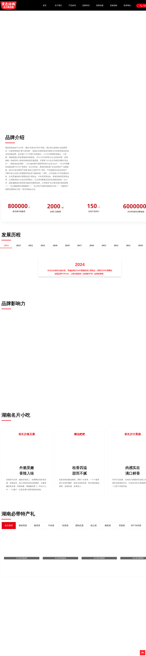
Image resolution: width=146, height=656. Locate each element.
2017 (79, 245)
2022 (30, 245)
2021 (43, 245)
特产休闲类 (136, 525)
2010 (140, 245)
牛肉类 (51, 525)
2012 (116, 245)
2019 (67, 245)
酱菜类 (37, 525)
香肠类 (122, 525)
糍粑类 (108, 525)
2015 (104, 245)
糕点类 (94, 525)
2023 (18, 245)
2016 (91, 245)
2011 (128, 245)
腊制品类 (79, 525)
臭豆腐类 (9, 525)
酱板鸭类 (23, 525)
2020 (55, 245)
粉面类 (65, 525)
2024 (6, 245)
